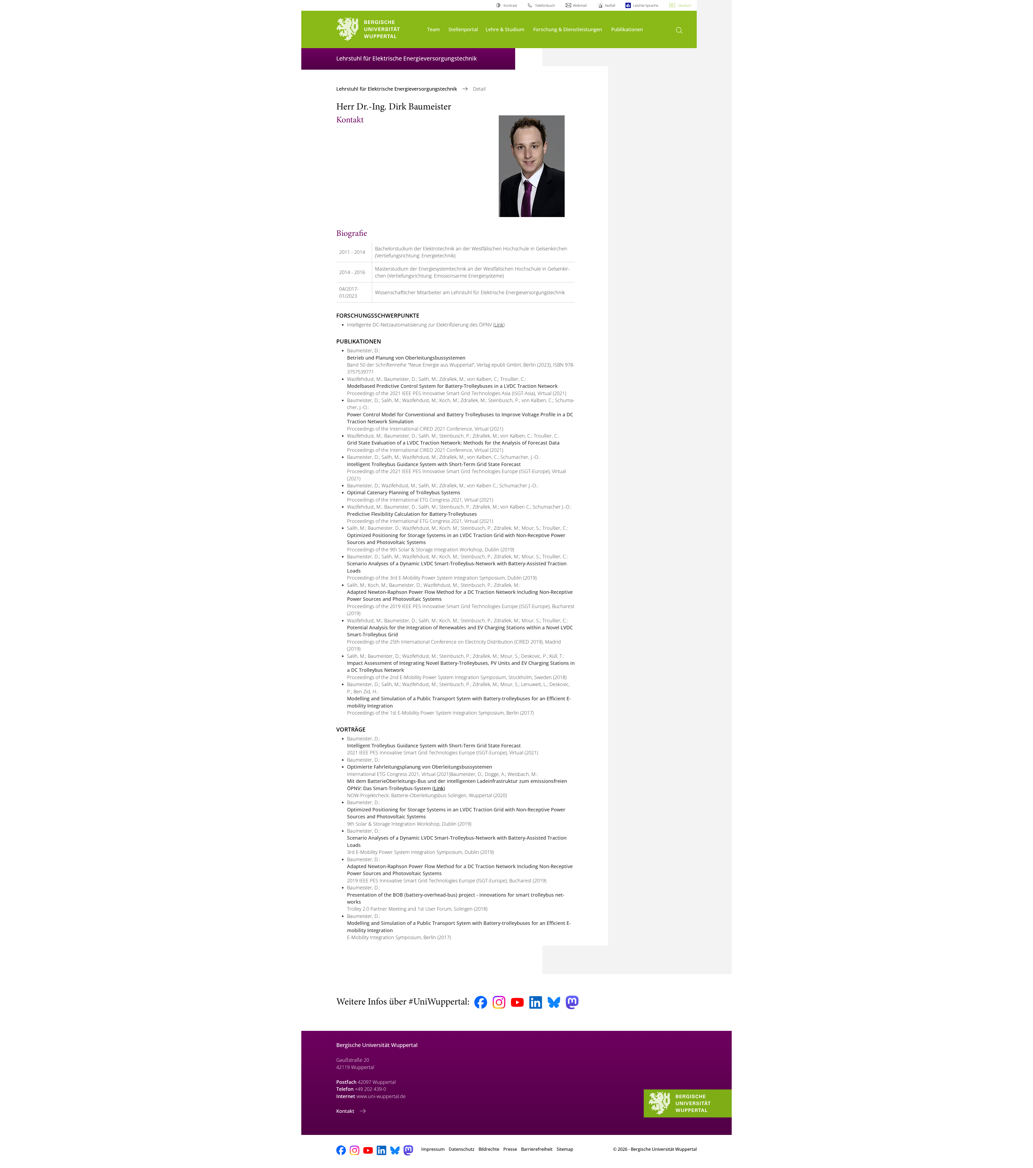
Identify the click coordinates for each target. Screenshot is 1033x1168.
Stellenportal (463, 29)
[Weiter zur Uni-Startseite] (379, 29)
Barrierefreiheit (537, 1149)
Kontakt (346, 1111)
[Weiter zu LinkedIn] (535, 1002)
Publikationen (627, 29)
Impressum (433, 1149)
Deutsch (684, 5)
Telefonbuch (545, 5)
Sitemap (565, 1149)
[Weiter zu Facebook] (480, 1002)
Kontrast (510, 5)
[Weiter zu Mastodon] (572, 1002)
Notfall (610, 5)
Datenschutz (462, 1149)
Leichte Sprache (645, 5)
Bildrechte (489, 1149)
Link (498, 324)
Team (433, 29)
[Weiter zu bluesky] (553, 1002)
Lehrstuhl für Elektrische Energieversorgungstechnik (397, 89)
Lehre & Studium (505, 29)
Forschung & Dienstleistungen (567, 29)
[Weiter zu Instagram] (499, 1002)
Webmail (580, 5)
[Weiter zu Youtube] (517, 1002)
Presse (510, 1149)
